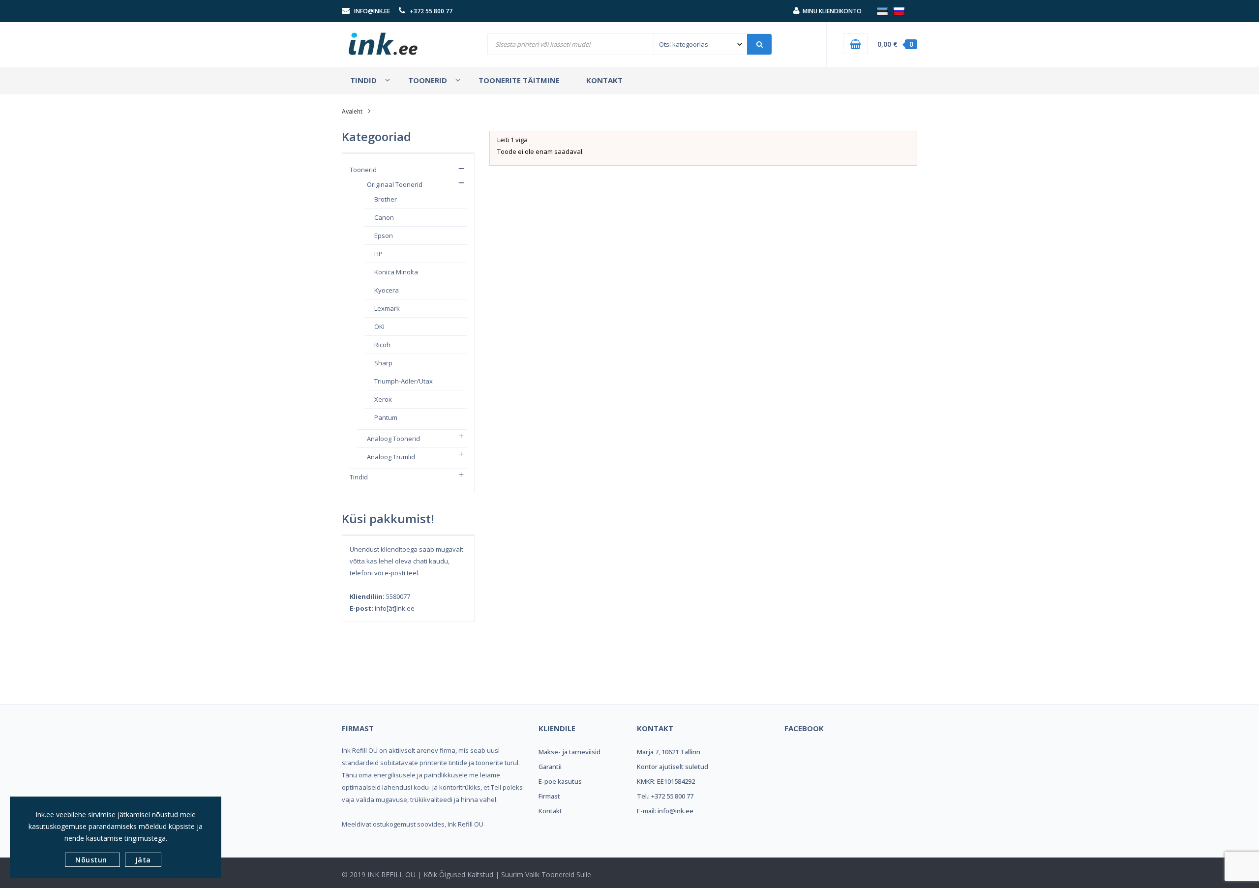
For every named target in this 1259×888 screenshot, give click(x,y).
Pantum (385, 417)
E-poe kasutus (560, 781)
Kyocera (386, 290)
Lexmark (387, 308)
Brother (385, 199)
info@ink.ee (372, 11)
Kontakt (550, 810)
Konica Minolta (396, 271)
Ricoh (382, 344)
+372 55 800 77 (431, 11)
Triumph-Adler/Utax (403, 381)
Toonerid (363, 169)
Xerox (383, 399)
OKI (379, 326)
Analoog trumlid (391, 456)
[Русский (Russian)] (899, 10)
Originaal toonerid (394, 184)
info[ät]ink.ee (395, 608)
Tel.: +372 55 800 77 (665, 796)
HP (378, 253)
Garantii (550, 766)
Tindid (359, 477)
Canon (384, 217)
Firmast (549, 796)
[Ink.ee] (383, 39)
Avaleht (352, 111)
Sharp (383, 362)
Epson (383, 235)
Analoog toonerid (393, 438)
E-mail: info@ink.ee (665, 810)
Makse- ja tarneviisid (569, 751)
